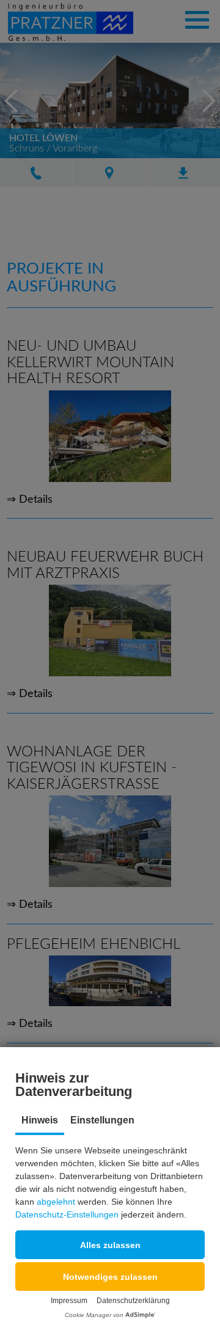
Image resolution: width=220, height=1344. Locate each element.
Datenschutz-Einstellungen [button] (67, 1214)
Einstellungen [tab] (102, 1120)
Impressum (69, 1300)
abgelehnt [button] (56, 1202)
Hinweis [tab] (39, 1120)
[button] (110, 1244)
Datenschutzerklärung (133, 1300)
